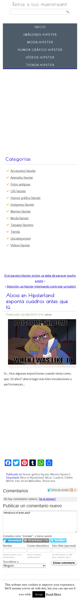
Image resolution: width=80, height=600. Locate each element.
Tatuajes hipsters (21, 225)
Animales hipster (21, 177)
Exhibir (69, 477)
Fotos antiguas (20, 184)
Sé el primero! (47, 499)
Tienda (15, 232)
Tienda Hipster (40, 65)
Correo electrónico (38, 545)
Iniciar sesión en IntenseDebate (12, 540)
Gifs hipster (18, 191)
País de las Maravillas (28, 481)
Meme (10, 481)
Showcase (48, 481)
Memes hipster (20, 211)
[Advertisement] (40, 111)
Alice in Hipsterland (32, 477)
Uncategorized (20, 238)
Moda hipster (40, 42)
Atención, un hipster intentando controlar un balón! (41, 286)
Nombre (7, 545)
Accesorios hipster (23, 171)
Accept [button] (39, 594)
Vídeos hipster (40, 57)
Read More (53, 594)
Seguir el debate (73, 490)
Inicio (40, 27)
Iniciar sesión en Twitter (58, 540)
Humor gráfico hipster (40, 50)
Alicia (48, 477)
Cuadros (58, 477)
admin (48, 314)
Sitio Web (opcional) (64, 545)
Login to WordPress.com (36, 540)
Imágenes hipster (40, 35)
